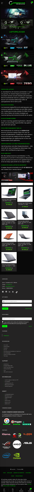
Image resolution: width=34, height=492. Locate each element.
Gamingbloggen (7, 352)
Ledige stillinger (8, 397)
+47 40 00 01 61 (9, 284)
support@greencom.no (9, 286)
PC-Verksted (7, 381)
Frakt (4, 472)
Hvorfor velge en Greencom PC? (11, 380)
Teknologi (6, 356)
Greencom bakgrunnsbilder (9, 354)
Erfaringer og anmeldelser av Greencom (12, 351)
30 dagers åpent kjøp (8, 365)
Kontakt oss (6, 364)
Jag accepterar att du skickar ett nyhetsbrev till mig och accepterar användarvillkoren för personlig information (15, 322)
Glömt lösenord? (28, 308)
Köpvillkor (9, 472)
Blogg (12, 475)
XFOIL (6, 399)
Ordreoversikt (6, 346)
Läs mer (30, 326)
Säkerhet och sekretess (18, 472)
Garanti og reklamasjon (9, 367)
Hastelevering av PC (9, 383)
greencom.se (7, 400)
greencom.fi (7, 403)
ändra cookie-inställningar (9, 485)
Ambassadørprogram (9, 394)
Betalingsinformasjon (9, 384)
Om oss (5, 349)
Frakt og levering (7, 368)
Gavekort (5, 348)
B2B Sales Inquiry (8, 395)
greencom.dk (7, 402)
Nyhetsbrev (28, 472)
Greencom (6, 335)
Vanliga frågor (19, 475)
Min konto (6, 345)
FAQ (5, 370)
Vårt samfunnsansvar (8, 371)
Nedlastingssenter (8, 386)
